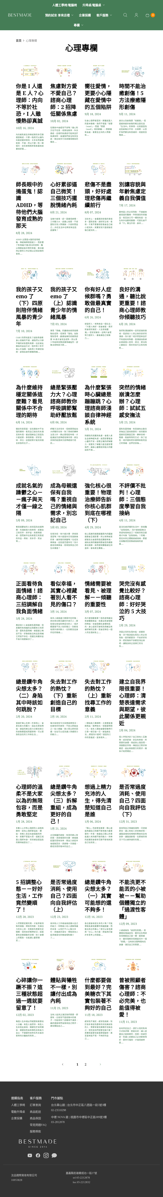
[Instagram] (46, 1156)
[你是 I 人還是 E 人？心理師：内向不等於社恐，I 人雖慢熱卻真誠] (30, 70)
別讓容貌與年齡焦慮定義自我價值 (132, 191)
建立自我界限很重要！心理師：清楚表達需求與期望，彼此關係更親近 (132, 702)
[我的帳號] (136, 15)
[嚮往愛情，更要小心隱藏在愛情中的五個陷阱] (99, 70)
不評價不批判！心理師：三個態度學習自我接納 (132, 499)
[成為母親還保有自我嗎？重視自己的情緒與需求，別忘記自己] (64, 470)
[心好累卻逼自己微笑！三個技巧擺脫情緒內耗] (64, 168)
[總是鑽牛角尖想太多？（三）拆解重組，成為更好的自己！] (64, 771)
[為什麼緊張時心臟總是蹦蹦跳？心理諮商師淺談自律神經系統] (99, 371)
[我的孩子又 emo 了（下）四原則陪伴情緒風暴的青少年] (30, 273)
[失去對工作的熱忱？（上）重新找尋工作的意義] (99, 666)
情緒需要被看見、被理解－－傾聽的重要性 (98, 594)
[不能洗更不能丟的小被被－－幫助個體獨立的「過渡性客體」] (133, 866)
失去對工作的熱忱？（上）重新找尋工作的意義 (98, 695)
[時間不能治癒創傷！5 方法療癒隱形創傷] (133, 70)
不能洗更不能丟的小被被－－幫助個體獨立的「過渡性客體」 (132, 899)
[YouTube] (29, 1156)
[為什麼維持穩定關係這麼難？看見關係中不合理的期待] (30, 371)
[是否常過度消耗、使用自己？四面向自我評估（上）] (64, 866)
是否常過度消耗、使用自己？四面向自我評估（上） (63, 895)
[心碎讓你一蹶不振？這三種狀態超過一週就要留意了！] (30, 964)
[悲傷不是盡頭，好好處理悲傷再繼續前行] (99, 168)
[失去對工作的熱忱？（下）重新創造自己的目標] (64, 666)
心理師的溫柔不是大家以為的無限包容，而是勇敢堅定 (29, 800)
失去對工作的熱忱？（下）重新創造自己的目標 (63, 695)
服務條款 (35, 1131)
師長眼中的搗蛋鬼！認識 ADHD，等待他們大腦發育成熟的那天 (29, 205)
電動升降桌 (18, 1111)
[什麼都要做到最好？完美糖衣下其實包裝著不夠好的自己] (99, 964)
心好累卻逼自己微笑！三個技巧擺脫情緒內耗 (63, 195)
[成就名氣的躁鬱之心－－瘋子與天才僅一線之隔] (30, 470)
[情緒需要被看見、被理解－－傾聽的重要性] (99, 568)
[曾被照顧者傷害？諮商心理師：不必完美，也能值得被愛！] (133, 964)
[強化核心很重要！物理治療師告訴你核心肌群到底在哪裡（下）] (99, 470)
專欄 (77, 25)
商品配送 (35, 1111)
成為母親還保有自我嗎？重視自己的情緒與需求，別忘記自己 (63, 503)
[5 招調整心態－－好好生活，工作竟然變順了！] (30, 866)
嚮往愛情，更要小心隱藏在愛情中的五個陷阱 (98, 96)
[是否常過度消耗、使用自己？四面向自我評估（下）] (133, 771)
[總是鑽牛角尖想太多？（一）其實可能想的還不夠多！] (99, 866)
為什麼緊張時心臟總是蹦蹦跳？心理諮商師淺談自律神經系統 (98, 404)
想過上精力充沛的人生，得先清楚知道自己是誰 (98, 800)
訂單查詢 (35, 1105)
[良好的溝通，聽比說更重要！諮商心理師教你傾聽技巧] (133, 273)
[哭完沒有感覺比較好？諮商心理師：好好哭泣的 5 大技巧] (133, 568)
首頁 (18, 40)
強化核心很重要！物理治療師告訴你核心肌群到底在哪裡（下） (98, 503)
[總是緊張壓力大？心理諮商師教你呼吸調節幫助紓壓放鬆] (64, 371)
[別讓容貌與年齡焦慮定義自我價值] (133, 168)
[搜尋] (125, 15)
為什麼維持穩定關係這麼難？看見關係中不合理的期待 (29, 401)
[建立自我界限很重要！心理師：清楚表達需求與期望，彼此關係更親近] (133, 666)
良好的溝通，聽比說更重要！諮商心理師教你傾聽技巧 (132, 303)
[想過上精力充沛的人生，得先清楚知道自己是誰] (99, 771)
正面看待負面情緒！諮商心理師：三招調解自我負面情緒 (29, 597)
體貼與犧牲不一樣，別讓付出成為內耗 (63, 990)
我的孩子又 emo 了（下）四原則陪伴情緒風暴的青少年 (29, 306)
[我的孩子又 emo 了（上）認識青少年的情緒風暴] (64, 273)
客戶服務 (102, 15)
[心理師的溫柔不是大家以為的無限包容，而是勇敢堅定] (30, 771)
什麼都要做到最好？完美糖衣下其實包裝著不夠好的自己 (98, 993)
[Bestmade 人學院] (20, 15)
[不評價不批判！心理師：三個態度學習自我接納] (133, 470)
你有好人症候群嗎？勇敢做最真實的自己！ (98, 300)
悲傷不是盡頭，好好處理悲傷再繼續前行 (98, 195)
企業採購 (85, 15)
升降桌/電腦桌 (91, 5)
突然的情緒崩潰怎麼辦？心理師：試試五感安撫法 (132, 401)
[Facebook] (38, 1156)
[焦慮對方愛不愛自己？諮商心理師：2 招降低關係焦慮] (64, 70)
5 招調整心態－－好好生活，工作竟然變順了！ (29, 895)
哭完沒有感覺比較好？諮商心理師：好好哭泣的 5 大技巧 (132, 601)
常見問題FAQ (38, 1124)
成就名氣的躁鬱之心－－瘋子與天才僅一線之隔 (29, 499)
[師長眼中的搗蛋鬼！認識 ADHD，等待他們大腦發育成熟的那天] (30, 168)
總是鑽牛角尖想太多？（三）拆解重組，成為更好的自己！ (63, 804)
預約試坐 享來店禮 (57, 15)
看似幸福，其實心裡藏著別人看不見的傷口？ (63, 594)
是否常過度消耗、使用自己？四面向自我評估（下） (132, 800)
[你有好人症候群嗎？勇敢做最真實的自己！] (99, 273)
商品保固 (35, 1118)
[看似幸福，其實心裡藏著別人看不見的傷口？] (64, 568)
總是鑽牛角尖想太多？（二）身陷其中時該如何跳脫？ (29, 695)
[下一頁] (100, 1064)
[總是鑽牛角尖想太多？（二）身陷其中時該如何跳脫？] (30, 666)
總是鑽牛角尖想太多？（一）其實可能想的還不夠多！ (98, 895)
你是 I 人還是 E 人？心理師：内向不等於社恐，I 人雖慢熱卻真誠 (30, 103)
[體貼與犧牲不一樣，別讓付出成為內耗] (64, 964)
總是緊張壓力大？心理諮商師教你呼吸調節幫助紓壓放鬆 (63, 401)
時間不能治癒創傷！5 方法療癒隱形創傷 (132, 96)
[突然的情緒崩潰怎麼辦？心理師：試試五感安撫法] (133, 371)
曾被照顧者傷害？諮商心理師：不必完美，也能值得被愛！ (132, 997)
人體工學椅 (18, 1105)
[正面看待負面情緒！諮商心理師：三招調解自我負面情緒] (30, 568)
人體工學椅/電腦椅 (64, 5)
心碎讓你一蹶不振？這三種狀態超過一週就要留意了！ (29, 993)
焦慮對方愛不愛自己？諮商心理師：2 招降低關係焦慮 (63, 99)
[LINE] (54, 1156)
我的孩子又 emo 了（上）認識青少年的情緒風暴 (63, 303)
